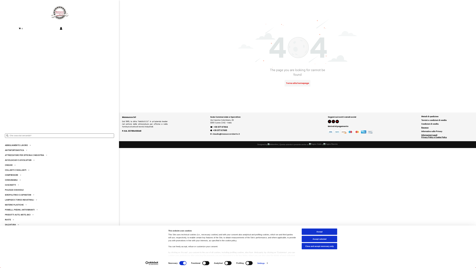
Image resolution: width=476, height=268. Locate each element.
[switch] (205, 263)
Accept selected (319, 239)
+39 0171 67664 (221, 127)
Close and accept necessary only (319, 246)
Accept (319, 232)
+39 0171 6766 (219, 130)
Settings (261, 263)
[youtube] (337, 122)
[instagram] (333, 122)
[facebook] (329, 122)
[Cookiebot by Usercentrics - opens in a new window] (152, 263)
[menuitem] (58, 145)
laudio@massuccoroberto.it (227, 134)
